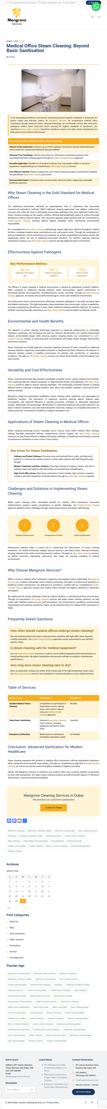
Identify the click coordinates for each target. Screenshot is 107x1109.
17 (23, 891)
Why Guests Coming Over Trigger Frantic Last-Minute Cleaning (55, 1077)
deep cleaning (14, 841)
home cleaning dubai (17, 1013)
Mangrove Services (57, 120)
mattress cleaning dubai (77, 1018)
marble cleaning (36, 846)
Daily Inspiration (17, 933)
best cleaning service (88, 831)
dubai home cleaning (70, 1001)
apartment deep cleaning (44, 973)
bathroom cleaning (16, 831)
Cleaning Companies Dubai (31, 836)
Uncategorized (16, 957)
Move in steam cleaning (56, 846)
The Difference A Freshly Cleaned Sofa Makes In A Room (55, 1068)
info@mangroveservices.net (18, 1076)
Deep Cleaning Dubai (17, 996)
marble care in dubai (17, 846)
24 (23, 896)
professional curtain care (19, 1029)
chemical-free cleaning (40, 985)
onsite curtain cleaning (43, 1024)
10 (23, 886)
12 (36, 886)
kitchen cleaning (74, 841)
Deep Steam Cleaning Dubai (35, 841)
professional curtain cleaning (46, 1029)
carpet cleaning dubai (17, 985)
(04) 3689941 (70, 3)
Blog (12, 927)
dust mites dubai (41, 1007)
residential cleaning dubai (74, 1029)
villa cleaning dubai (16, 1041)
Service (13, 951)
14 (49, 886)
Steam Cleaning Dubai (80, 846)
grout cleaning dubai (80, 1007)
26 (36, 896)
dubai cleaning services (46, 1001)
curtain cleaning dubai (36, 990)
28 (49, 896)
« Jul (9, 908)
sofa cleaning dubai (16, 1035)
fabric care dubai (59, 1007)
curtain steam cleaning (75, 836)
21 (49, 891)
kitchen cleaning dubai (74, 1013)
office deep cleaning (59, 166)
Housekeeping (57, 841)
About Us (14, 921)
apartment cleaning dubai (19, 973)
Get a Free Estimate (83, 1092)
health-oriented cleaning (64, 158)
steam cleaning (35, 1035)
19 (36, 891)
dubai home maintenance (19, 1007)
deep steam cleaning (30, 129)
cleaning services (53, 836)
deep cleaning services (40, 996)
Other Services (16, 939)
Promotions (15, 945)
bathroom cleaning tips (65, 831)
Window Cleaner (15, 851)
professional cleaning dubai (69, 1024)
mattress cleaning (55, 1018)
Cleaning (12, 836)
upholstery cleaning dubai (81, 1035)
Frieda (11, 57)
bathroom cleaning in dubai (39, 831)
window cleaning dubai (56, 1041)
